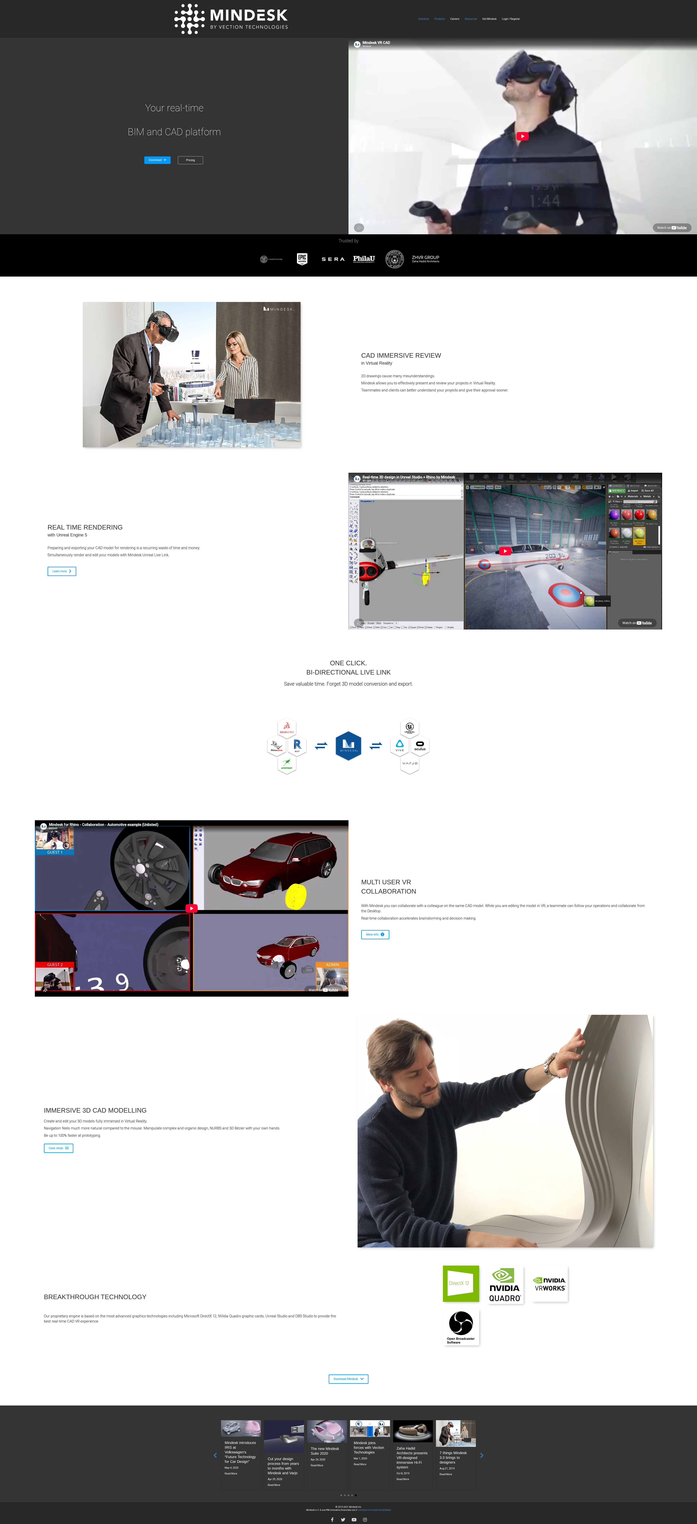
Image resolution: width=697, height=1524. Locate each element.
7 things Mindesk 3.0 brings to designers (453, 1457)
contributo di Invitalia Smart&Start (374, 1510)
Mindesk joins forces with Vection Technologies (369, 1447)
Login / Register (511, 18)
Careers (454, 18)
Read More (231, 1473)
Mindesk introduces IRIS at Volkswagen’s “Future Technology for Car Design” (240, 1452)
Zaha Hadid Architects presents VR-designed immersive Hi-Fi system (412, 1457)
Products (440, 18)
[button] (157, 160)
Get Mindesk (489, 18)
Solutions (423, 18)
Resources (471, 18)
